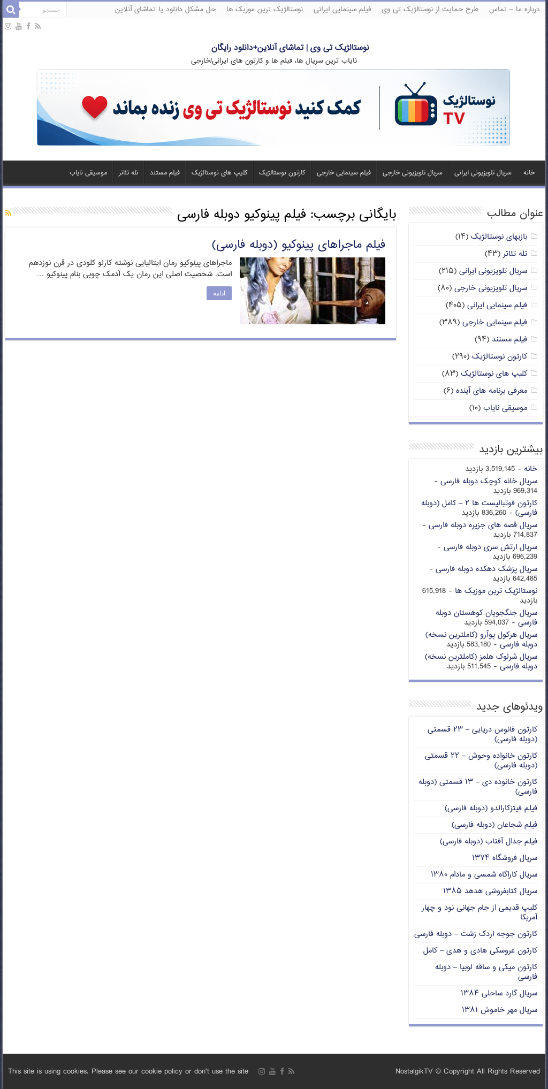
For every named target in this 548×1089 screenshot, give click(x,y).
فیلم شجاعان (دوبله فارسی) (494, 825)
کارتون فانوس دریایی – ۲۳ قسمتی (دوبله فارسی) (482, 734)
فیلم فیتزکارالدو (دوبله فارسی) (491, 808)
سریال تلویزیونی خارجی (413, 173)
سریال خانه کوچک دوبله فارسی (488, 481)
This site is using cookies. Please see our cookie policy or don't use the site (128, 1071)
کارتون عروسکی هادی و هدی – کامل (480, 950)
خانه (529, 173)
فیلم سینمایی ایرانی (342, 10)
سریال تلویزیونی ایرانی (483, 173)
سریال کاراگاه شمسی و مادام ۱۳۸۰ (484, 874)
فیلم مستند (165, 173)
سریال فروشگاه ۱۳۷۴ (504, 858)
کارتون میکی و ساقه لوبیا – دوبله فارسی (486, 972)
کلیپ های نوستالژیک (219, 173)
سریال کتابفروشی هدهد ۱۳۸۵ (490, 891)
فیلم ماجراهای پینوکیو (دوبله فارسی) (298, 245)
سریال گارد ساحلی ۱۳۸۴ (499, 993)
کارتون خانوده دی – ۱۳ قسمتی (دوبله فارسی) (477, 786)
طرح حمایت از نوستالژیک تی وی (430, 10)
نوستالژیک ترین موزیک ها (264, 10)
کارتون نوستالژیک (282, 173)
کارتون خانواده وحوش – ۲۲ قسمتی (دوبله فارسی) (481, 760)
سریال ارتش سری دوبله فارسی (490, 547)
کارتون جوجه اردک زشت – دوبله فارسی (475, 934)
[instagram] (8, 27)
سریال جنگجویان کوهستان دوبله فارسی (486, 617)
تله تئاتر (128, 173)
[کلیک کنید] (274, 108)
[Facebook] (28, 27)
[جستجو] (11, 10)
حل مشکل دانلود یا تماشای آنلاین (165, 10)
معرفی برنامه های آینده (491, 391)
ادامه (219, 293)
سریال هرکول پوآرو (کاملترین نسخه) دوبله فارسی (481, 639)
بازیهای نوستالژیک (499, 236)
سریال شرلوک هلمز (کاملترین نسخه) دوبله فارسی (481, 661)
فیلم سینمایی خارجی (344, 173)
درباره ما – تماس (514, 10)
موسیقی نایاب (88, 173)
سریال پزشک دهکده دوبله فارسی (486, 569)
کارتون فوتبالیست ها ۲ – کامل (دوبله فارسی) (479, 508)
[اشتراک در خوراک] (8, 214)
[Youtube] (18, 27)
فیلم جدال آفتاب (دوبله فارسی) (488, 841)
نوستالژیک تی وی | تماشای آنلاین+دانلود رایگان (290, 48)
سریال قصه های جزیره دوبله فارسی (483, 525)
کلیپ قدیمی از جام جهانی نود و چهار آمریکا (479, 912)
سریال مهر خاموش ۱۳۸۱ (499, 1010)
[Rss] (38, 27)
